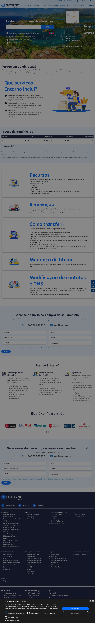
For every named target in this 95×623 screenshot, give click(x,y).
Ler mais (27, 610)
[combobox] (90, 601)
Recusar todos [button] (75, 613)
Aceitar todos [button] (75, 608)
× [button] (93, 601)
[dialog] (47, 611)
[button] (32, 621)
